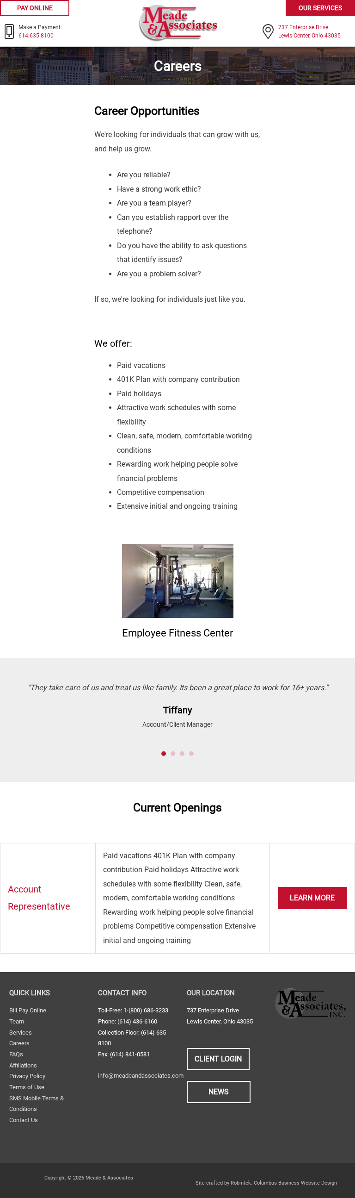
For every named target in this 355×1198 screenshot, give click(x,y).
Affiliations (23, 1065)
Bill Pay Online (27, 1010)
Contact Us (23, 1120)
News (218, 1091)
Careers (19, 1043)
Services (20, 1032)
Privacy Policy (27, 1076)
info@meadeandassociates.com (141, 1075)
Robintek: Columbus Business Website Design (284, 1183)
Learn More (312, 897)
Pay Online (35, 8)
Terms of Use (26, 1087)
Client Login (218, 1058)
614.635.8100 (36, 35)
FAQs (16, 1054)
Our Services (320, 8)
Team (16, 1021)
